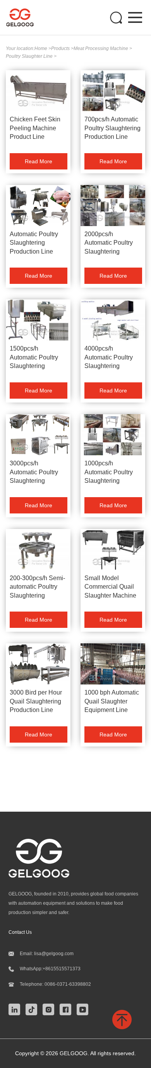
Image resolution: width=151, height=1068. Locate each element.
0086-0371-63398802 (68, 984)
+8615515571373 (62, 968)
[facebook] (67, 1009)
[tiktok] (33, 1009)
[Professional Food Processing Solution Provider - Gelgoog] (23, 17)
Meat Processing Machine (101, 48)
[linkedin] (16, 1009)
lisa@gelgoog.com (54, 953)
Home (41, 48)
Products (61, 48)
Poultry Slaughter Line (30, 56)
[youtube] (84, 1009)
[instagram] (50, 1009)
